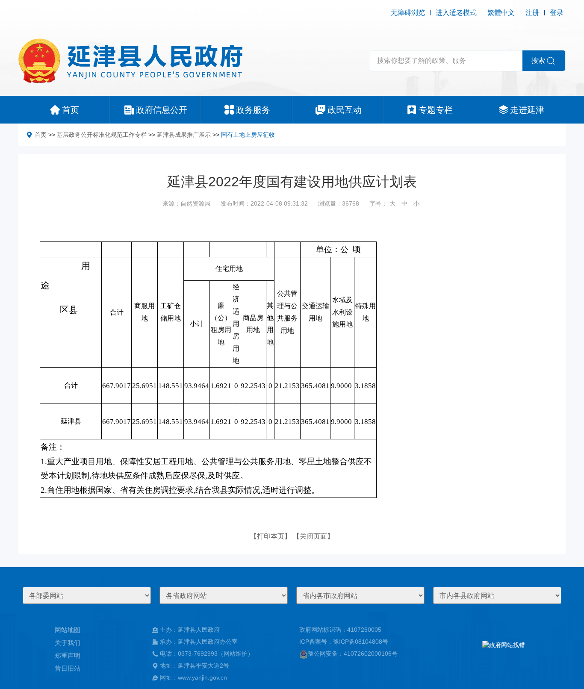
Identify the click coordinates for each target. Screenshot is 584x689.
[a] (503, 653)
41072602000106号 (371, 653)
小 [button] (416, 203)
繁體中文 (501, 12)
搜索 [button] (538, 60)
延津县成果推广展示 (184, 134)
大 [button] (392, 203)
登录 (556, 12)
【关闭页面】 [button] (313, 536)
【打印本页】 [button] (270, 536)
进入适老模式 (456, 12)
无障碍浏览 (408, 12)
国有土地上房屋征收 (248, 134)
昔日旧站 (67, 668)
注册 (532, 12)
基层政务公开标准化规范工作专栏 (102, 134)
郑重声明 (67, 655)
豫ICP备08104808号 (360, 641)
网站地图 (67, 629)
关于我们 (67, 642)
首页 (41, 134)
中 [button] (404, 203)
